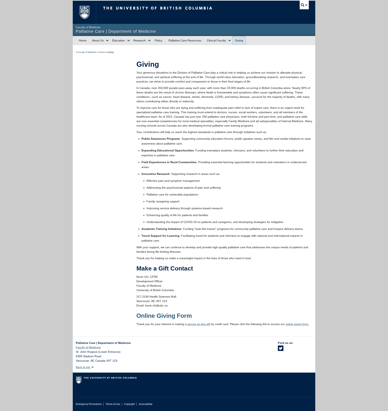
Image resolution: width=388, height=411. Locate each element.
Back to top (83, 367)
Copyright (129, 404)
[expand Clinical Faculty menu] (229, 40)
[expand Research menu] (149, 40)
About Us (98, 40)
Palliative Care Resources (184, 40)
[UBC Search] (304, 5)
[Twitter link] (280, 349)
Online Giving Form (164, 315)
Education (118, 40)
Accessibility (145, 404)
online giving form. (297, 324)
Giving (239, 40)
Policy (158, 40)
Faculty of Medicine (87, 52)
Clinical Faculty (216, 40)
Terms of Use (113, 404)
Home (82, 40)
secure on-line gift (198, 324)
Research (139, 40)
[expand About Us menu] (107, 40)
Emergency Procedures (89, 404)
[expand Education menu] (128, 40)
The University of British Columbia (84, 12)
